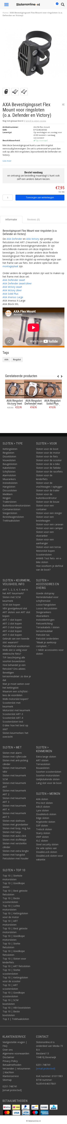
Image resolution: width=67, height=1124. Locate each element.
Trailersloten (9, 501)
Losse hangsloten (46, 604)
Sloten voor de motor (48, 452)
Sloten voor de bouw (47, 501)
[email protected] (45, 1068)
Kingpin (7, 498)
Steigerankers (43, 612)
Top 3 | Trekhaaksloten (16, 1019)
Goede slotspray (45, 593)
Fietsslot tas (43, 634)
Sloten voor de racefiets (49, 471)
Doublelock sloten (46, 814)
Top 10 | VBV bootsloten (17, 1007)
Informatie (15, 414)
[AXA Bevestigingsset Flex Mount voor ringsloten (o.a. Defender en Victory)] (35, 54)
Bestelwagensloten (13, 516)
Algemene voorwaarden (16, 1053)
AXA (6, 359)
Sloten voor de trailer (47, 490)
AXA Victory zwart (12, 286)
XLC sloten (42, 840)
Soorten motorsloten (48, 775)
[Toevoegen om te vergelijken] (63, 104)
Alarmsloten (9, 475)
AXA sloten (42, 799)
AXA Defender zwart (14, 280)
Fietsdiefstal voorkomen (16, 646)
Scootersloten (44, 554)
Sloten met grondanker (15, 824)
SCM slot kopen (11, 604)
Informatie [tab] (11, 219)
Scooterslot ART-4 (13, 717)
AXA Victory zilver (12, 290)
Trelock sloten (44, 829)
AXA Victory (32, 238)
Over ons (8, 1049)
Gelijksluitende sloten (48, 779)
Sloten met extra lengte (16, 851)
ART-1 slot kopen (12, 619)
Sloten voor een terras (48, 547)
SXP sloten (42, 825)
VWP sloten (42, 836)
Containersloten (11, 509)
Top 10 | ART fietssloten (16, 966)
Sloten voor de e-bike (48, 464)
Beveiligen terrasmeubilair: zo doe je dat (17, 676)
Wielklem (8, 494)
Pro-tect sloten (44, 802)
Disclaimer (8, 1057)
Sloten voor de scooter (49, 460)
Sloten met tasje (12, 832)
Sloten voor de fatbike (48, 467)
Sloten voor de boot (47, 449)
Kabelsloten (9, 467)
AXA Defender (14, 238)
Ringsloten (8, 452)
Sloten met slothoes (14, 820)
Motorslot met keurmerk (16, 710)
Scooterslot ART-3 (13, 714)
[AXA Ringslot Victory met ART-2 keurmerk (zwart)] (14, 389)
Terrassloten (43, 764)
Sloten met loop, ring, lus (16, 828)
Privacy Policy (10, 1061)
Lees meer (7, 161)
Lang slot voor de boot (49, 783)
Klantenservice (11, 1076)
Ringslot (17, 359)
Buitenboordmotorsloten (16, 505)
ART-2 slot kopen (12, 623)
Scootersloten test (13, 721)
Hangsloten (9, 486)
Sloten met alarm (12, 752)
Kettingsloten (10, 449)
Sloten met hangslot (14, 854)
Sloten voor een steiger (49, 513)
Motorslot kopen (45, 550)
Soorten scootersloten (48, 771)
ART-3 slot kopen (12, 627)
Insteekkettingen (45, 619)
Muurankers (9, 479)
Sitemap (7, 1079)
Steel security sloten (47, 844)
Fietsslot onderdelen (47, 638)
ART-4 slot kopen (12, 631)
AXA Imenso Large (13, 297)
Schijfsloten (9, 471)
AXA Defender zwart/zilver (17, 283)
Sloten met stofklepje (14, 839)
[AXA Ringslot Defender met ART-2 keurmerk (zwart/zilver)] (33, 389)
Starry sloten (43, 833)
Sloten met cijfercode (14, 756)
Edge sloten (42, 818)
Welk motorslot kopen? (15, 699)
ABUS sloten (43, 806)
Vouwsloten (9, 460)
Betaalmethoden (12, 1064)
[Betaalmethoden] (7, 1107)
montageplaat (10, 266)
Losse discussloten (46, 608)
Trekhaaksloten (11, 520)
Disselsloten (9, 456)
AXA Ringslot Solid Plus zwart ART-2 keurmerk (52, 405)
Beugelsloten (10, 464)
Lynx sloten (42, 810)
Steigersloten (10, 513)
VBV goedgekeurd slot (15, 608)
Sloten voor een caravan (49, 524)
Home (5, 12)
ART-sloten (42, 760)
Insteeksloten (10, 482)
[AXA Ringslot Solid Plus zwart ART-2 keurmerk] (52, 389)
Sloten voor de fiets (47, 456)
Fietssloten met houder (16, 858)
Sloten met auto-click (14, 835)
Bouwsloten (42, 768)
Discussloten (10, 490)
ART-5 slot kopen (12, 634)
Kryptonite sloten (45, 821)
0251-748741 (10, 1086)
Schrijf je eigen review (35, 121)
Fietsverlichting (44, 623)
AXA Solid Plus (10, 293)
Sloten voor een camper (49, 528)
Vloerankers (42, 616)
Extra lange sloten (46, 756)
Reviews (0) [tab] (33, 219)
